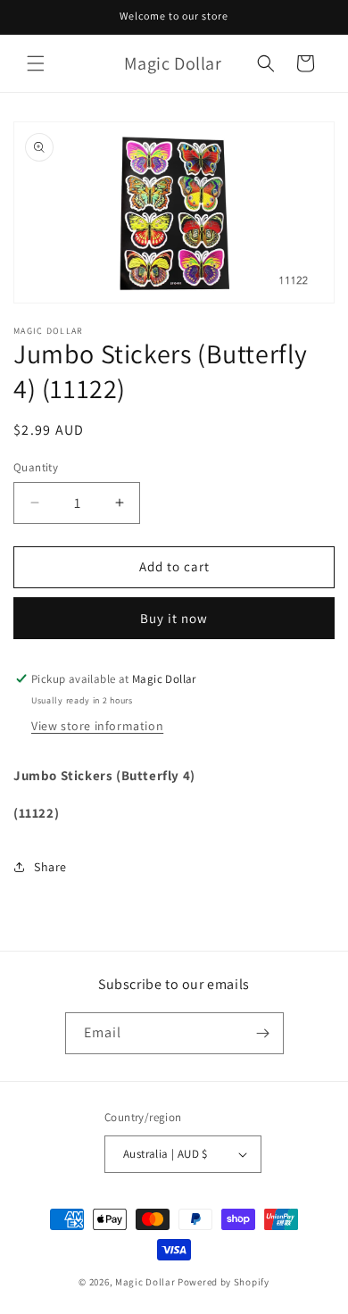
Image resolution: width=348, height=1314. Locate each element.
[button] (35, 63)
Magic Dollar (145, 1282)
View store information (97, 726)
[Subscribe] (263, 1033)
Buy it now (174, 618)
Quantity (35, 467)
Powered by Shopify (223, 1282)
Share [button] (50, 867)
